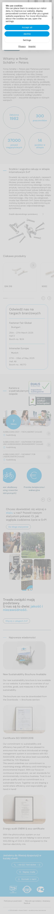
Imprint (32, 46)
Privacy (22, 46)
